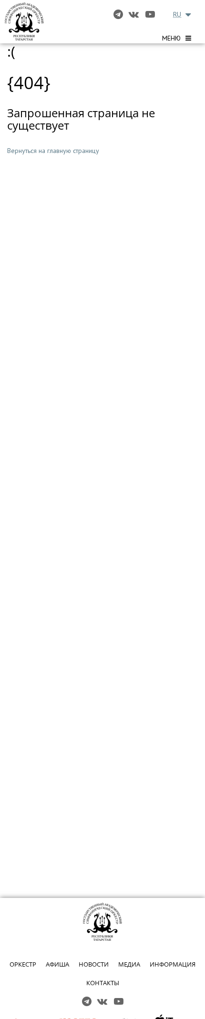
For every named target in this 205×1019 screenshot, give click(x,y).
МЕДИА (129, 964)
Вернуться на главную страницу (53, 150)
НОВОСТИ (94, 964)
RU (177, 14)
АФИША (57, 964)
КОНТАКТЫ (102, 982)
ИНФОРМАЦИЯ (172, 964)
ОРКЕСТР (23, 964)
